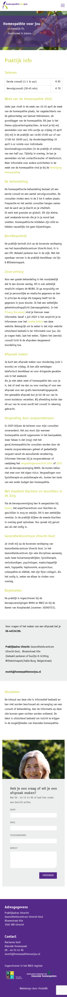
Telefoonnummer (18, 835)
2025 (59, 463)
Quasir (8, 508)
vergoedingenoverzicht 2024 (37, 463)
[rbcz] (14, 973)
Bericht (13, 848)
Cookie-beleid (35, 321)
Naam (12, 810)
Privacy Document (15, 312)
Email (12, 823)
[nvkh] (41, 973)
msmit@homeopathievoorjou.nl (22, 954)
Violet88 (43, 988)
